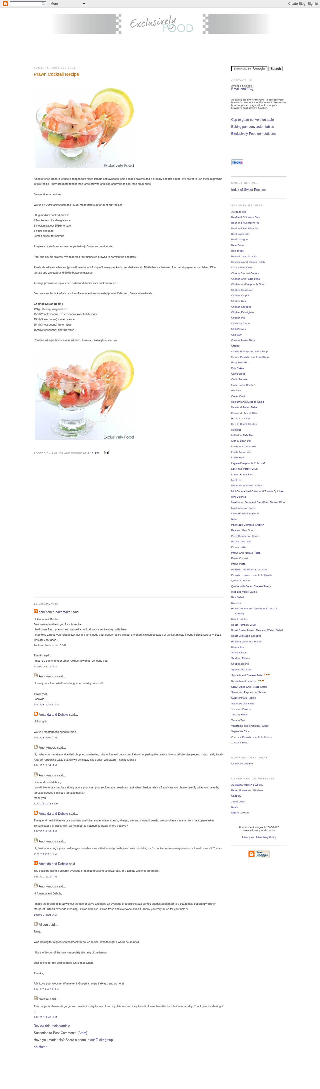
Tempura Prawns (240, 709)
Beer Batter (237, 245)
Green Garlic (238, 396)
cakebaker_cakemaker (55, 612)
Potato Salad (238, 547)
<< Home (40, 1047)
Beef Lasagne (239, 239)
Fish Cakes (237, 368)
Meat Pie (236, 480)
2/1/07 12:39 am (45, 666)
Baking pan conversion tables (252, 127)
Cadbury (236, 795)
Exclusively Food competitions (253, 134)
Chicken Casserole (242, 290)
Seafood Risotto (240, 658)
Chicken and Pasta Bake (245, 278)
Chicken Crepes (240, 295)
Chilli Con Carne (240, 323)
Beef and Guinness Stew (245, 217)
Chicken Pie (238, 317)
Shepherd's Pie (240, 663)
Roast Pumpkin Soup (243, 624)
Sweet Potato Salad (242, 703)
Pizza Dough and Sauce (245, 536)
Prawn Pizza (238, 563)
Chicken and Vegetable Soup (248, 284)
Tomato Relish (239, 714)
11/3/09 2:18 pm (45, 854)
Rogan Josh (238, 647)
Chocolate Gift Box (242, 763)
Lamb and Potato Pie (243, 446)
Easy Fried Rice (240, 362)
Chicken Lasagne (241, 306)
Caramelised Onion (242, 267)
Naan (234, 519)
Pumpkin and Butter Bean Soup (249, 569)
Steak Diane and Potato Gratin (249, 686)
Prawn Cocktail (239, 558)
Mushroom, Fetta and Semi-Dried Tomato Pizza (258, 502)
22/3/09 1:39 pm (45, 876)
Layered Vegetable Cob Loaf (248, 463)
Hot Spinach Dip (240, 418)
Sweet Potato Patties (243, 697)
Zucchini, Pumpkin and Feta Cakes (251, 737)
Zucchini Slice (239, 742)
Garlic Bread (238, 373)
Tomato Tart (238, 720)
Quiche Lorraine (240, 580)
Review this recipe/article (52, 1026)
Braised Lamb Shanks (244, 256)
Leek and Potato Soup (244, 468)
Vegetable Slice (240, 731)
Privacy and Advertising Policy (259, 837)
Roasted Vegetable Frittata (246, 641)
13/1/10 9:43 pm (45, 1017)
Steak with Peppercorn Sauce (248, 692)
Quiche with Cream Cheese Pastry (251, 586)
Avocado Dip (238, 211)
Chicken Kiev (238, 301)
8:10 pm (94, 453)
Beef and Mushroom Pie (245, 222)
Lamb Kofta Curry (241, 452)
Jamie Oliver (238, 801)
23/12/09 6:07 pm (46, 989)
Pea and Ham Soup (242, 530)
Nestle (234, 807)
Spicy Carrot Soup (241, 669)
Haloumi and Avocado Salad (247, 401)
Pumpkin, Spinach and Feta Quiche (251, 575)
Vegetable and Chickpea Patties (249, 725)
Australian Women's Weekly (247, 784)
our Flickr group (101, 1040)
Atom (82, 1033)
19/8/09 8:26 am (45, 914)
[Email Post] (106, 453)
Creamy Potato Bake (243, 340)
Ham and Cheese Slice (244, 413)
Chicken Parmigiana (242, 312)
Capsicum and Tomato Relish (248, 262)
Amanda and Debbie (53, 714)
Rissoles (236, 603)
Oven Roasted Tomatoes (245, 513)
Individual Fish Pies (242, 435)
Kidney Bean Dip (241, 440)
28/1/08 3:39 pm (45, 765)
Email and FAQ (242, 89)
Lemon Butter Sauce (243, 474)
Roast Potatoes (240, 619)
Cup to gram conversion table (252, 120)
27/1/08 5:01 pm (45, 737)
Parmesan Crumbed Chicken (247, 524)
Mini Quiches (238, 496)
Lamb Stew (237, 457)
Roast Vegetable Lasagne (246, 635)
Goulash (236, 390)
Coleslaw (236, 334)
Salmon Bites (238, 652)
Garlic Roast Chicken (243, 385)
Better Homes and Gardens (247, 790)
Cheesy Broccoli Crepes (245, 273)
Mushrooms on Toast (243, 508)
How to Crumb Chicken (244, 424)
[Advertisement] (160, 50)
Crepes (235, 345)
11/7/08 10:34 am (46, 803)
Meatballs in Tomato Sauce (246, 485)
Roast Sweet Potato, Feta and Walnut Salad (257, 630)
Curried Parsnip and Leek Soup (249, 351)
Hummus (236, 429)
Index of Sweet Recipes (248, 190)
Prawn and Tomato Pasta (245, 552)
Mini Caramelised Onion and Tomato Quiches (257, 491)
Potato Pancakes (241, 541)
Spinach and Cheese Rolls (246, 675)
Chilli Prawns (238, 329)
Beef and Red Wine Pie (244, 228)
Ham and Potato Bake (244, 407)
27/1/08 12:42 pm (46, 704)
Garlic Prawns (239, 379)
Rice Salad (237, 597)
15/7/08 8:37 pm (45, 831)
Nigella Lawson (240, 812)
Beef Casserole (240, 234)
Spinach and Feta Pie (243, 681)
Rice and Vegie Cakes (244, 591)
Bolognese (237, 250)
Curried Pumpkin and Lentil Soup (250, 357)
